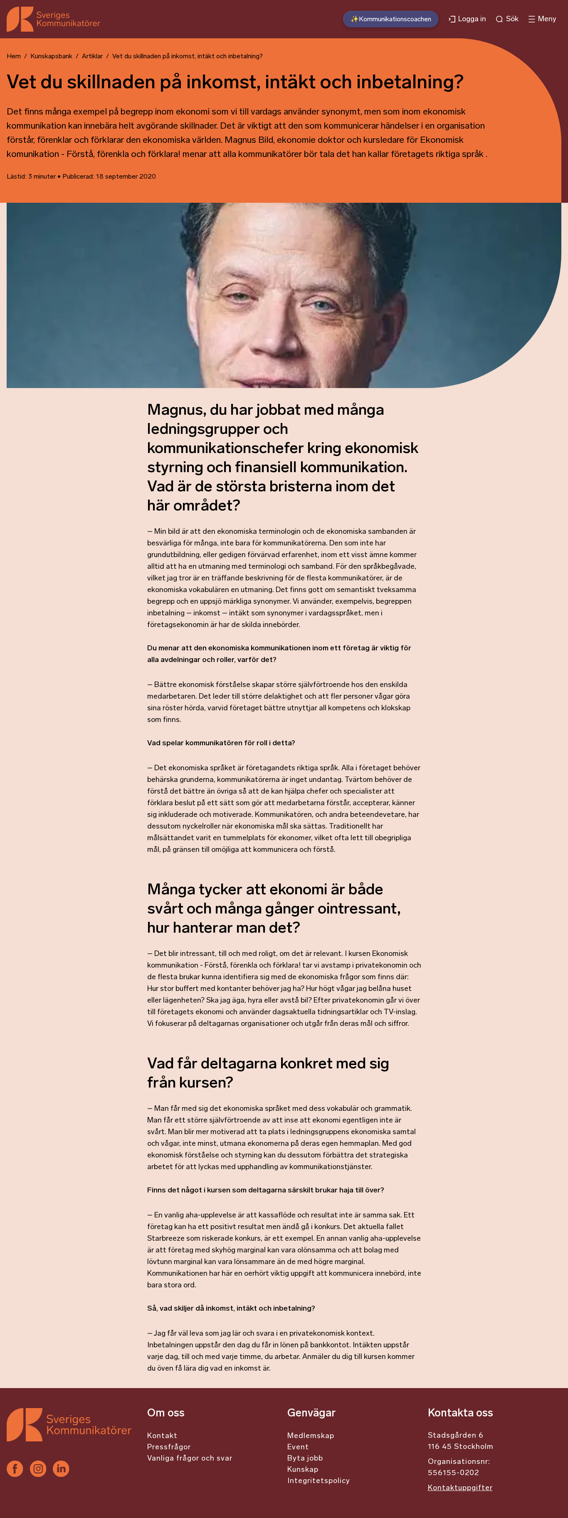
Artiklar (92, 56)
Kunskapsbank (51, 56)
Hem (14, 56)
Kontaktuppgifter (460, 1488)
